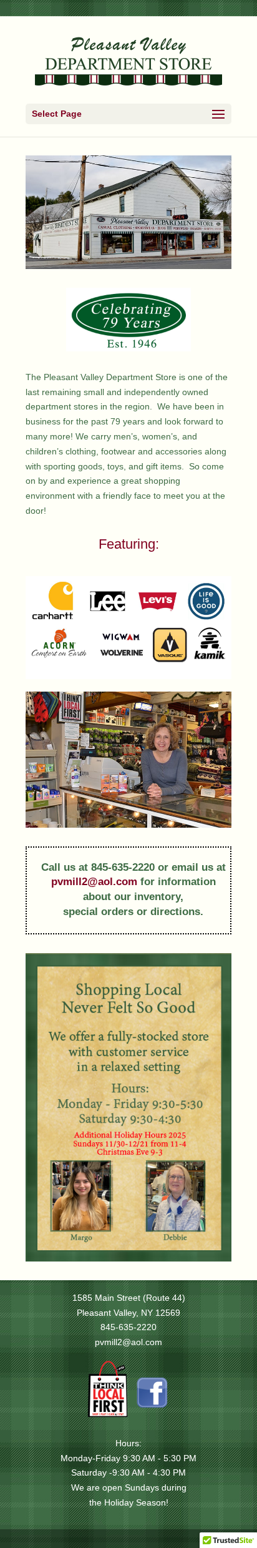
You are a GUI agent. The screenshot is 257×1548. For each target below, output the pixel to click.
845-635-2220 (128, 1327)
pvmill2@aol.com (94, 882)
